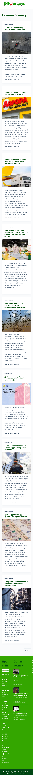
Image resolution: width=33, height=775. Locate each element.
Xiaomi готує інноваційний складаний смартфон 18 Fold (20, 713)
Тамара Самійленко (20, 679)
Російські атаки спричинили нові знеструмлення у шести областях (15, 448)
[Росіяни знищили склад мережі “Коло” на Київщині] (16, 43)
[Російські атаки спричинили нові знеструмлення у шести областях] (16, 463)
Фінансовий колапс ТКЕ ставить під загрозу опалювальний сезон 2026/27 (15, 305)
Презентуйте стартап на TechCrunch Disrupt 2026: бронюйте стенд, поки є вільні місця (20, 677)
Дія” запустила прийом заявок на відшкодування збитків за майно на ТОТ (16, 379)
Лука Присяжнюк (19, 697)
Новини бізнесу (9, 24)
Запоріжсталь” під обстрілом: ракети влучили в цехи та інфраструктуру (16, 583)
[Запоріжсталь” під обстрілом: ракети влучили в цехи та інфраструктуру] (16, 599)
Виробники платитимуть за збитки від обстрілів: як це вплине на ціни (20, 695)
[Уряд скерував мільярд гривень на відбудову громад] (16, 530)
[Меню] (30, 4)
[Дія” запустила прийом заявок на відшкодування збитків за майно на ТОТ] (16, 394)
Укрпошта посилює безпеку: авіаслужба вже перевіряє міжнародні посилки (15, 161)
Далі (26, 650)
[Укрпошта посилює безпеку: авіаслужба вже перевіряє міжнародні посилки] (16, 176)
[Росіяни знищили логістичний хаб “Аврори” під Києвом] (16, 107)
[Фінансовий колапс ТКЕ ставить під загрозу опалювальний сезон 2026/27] (16, 321)
